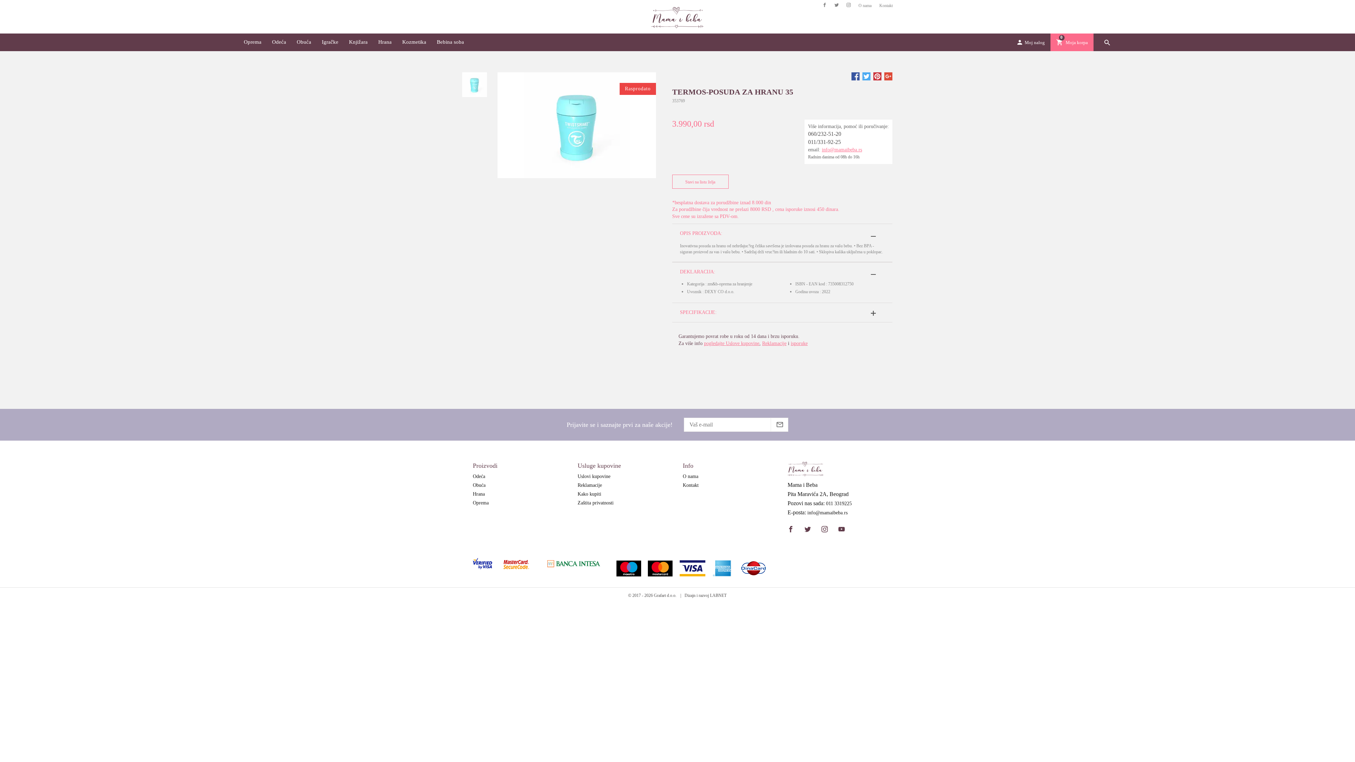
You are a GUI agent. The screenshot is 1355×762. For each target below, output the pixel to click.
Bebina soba (450, 42)
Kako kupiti (589, 494)
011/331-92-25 (824, 142)
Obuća (304, 42)
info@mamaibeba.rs (842, 149)
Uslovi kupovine (594, 476)
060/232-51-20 (824, 134)
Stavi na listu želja (700, 182)
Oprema (252, 42)
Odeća (279, 42)
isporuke (799, 343)
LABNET (718, 595)
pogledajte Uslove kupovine (731, 343)
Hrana (385, 42)
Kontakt (886, 5)
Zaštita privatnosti (596, 503)
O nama (865, 5)
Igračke (330, 42)
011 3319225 (839, 503)
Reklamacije (774, 343)
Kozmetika (414, 42)
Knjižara (358, 42)
